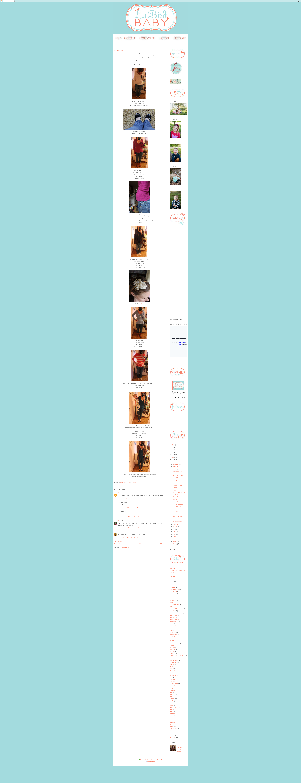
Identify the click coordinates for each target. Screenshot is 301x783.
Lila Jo (119, 520)
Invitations (172, 649)
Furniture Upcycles (174, 626)
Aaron (171, 574)
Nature (171, 677)
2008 (173, 549)
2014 (173, 452)
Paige (119, 532)
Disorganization (177, 496)
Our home (172, 690)
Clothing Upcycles (174, 589)
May (174, 534)
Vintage (172, 730)
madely (171, 666)
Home (139, 543)
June (174, 531)
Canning (172, 581)
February (175, 541)
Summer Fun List (174, 718)
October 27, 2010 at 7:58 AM (128, 498)
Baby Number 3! (177, 506)
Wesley (171, 735)
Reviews (172, 705)
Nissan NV (172, 681)
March (175, 539)
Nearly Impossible (177, 516)
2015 (173, 449)
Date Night (172, 598)
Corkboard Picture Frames (179, 521)
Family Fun (172, 611)
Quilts (171, 696)
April (174, 536)
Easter (171, 602)
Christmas (172, 587)
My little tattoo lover (178, 504)
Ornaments (172, 685)
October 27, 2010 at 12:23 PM (128, 527)
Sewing (171, 711)
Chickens (172, 583)
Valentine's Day (173, 728)
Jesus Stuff (172, 651)
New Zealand (173, 679)
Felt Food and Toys (174, 619)
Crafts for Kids (173, 591)
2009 (173, 547)
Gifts (171, 630)
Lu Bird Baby (173, 662)
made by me (141, 304)
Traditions (172, 722)
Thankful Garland (177, 485)
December (175, 464)
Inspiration (172, 647)
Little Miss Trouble (174, 658)
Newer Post (117, 543)
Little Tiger (175, 511)
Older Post (161, 543)
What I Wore (122, 484)
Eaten (174, 518)
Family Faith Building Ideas (177, 608)
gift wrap (172, 628)
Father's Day (173, 617)
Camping (172, 578)
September (176, 524)
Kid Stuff (172, 653)
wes (171, 733)
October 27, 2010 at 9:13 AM (128, 507)
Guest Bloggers (173, 634)
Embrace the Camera (175, 604)
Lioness (175, 480)
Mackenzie (172, 664)
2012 (173, 457)
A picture (175, 499)
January (175, 544)
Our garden (172, 688)
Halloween (172, 638)
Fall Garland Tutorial (178, 509)
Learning (175, 487)
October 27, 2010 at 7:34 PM (128, 537)
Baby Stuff (172, 576)
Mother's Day (173, 673)
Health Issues (173, 641)
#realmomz (172, 568)
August (175, 526)
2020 (173, 447)
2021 (173, 445)
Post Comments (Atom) (126, 547)
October (175, 469)
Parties (171, 692)
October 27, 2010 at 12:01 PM (128, 516)
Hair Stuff (172, 636)
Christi (119, 493)
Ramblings (172, 698)
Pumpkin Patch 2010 (178, 482)
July (174, 529)
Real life (172, 701)
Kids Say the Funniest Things (177, 655)
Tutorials (172, 726)
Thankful (172, 720)
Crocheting (172, 596)
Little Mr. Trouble (174, 660)
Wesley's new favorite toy (179, 475)
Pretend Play (173, 694)
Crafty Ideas (173, 593)
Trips (171, 724)
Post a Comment (118, 541)
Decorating (172, 600)
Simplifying (173, 713)
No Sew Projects (174, 683)
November (176, 466)
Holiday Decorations (175, 643)
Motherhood (173, 675)
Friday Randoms (174, 621)
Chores (171, 585)
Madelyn (172, 668)
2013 (173, 454)
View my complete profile (180, 749)
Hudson (172, 645)
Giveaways (172, 632)
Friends (171, 623)
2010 (173, 462)
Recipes (172, 703)
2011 (173, 459)
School (171, 709)
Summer (172, 715)
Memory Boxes (173, 670)
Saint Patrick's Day (174, 707)
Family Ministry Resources (176, 613)
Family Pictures (173, 615)
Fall (171, 606)
